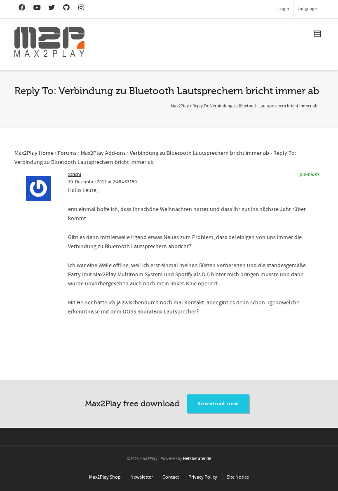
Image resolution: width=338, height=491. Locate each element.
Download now (218, 403)
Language (307, 9)
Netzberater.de (197, 459)
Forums (67, 153)
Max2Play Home (34, 153)
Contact (170, 477)
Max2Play (180, 106)
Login (283, 9)
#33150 (129, 182)
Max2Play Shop (105, 477)
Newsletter (141, 477)
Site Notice (238, 477)
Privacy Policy (202, 477)
